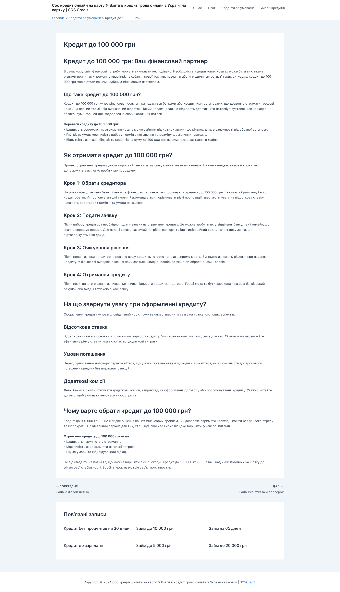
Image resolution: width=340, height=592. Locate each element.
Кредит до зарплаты (83, 545)
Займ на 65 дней (225, 528)
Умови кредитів (273, 8)
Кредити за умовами (238, 8)
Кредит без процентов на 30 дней (96, 528)
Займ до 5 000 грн (154, 545)
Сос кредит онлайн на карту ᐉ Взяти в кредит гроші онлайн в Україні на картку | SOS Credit (119, 7)
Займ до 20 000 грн (228, 545)
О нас (197, 8)
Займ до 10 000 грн (155, 528)
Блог (211, 8)
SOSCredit (248, 582)
